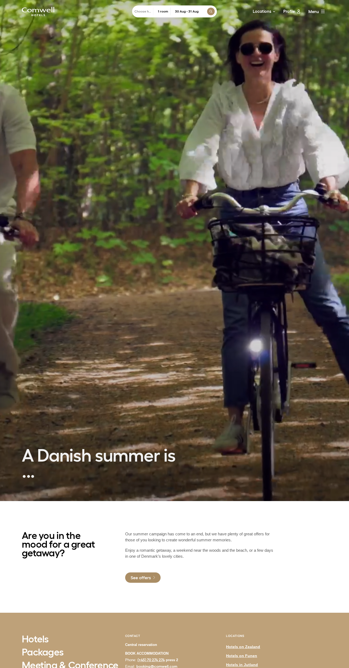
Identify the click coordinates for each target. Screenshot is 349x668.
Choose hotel (144, 11)
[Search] (211, 11)
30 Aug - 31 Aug (186, 11)
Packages (43, 652)
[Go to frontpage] (38, 11)
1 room (163, 11)
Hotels (35, 639)
